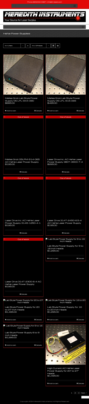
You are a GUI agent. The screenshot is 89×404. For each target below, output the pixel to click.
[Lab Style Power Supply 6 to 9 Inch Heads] (23, 327)
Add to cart (11, 111)
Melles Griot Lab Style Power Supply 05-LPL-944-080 (21, 99)
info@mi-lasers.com (54, 2)
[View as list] (58, 46)
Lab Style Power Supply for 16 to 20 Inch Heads (64, 308)
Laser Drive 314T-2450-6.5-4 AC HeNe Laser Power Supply (64, 221)
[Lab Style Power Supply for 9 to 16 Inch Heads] (66, 240)
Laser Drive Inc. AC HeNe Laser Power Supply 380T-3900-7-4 (65, 160)
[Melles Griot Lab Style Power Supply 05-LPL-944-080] (23, 75)
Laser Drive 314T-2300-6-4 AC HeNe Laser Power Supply (23, 282)
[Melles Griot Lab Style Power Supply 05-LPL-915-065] (66, 75)
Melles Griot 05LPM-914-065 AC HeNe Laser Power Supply (22, 160)
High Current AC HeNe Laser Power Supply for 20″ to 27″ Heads (63, 371)
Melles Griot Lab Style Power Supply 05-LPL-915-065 (63, 99)
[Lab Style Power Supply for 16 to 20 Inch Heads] (66, 301)
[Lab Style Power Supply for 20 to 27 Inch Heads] (23, 301)
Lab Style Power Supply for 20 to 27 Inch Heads (22, 308)
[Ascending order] (28, 45)
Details (39, 111)
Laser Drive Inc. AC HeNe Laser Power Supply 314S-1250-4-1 (23, 221)
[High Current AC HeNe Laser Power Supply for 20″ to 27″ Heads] (66, 345)
